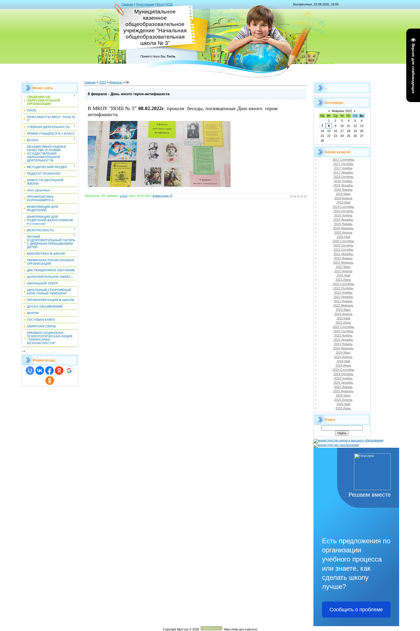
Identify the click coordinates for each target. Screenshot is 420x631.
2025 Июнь (343, 408)
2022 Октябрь (343, 288)
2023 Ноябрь (343, 335)
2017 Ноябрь (343, 168)
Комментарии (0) (163, 195)
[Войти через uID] (30, 370)
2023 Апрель (343, 314)
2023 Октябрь (343, 331)
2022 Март (343, 266)
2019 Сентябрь (343, 206)
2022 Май (343, 275)
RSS (169, 4)
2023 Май (343, 318)
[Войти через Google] (69, 370)
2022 (102, 82)
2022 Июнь (343, 279)
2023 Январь (343, 301)
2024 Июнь (343, 365)
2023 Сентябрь (343, 327)
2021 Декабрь (343, 254)
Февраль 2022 (342, 111)
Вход (160, 4)
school (123, 195)
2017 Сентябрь (343, 159)
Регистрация (145, 4)
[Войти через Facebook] (49, 370)
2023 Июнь (343, 322)
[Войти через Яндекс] (59, 370)
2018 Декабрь (343, 185)
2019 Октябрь (343, 211)
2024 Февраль (343, 348)
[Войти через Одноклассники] (49, 380)
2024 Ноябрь (343, 378)
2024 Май (343, 361)
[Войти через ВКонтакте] (39, 370)
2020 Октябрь (343, 245)
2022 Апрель (343, 271)
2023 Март (343, 309)
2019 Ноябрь (343, 215)
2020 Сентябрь (343, 241)
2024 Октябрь (343, 374)
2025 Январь (343, 387)
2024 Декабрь (343, 382)
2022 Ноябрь (343, 292)
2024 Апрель (343, 357)
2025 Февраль (343, 391)
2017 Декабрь (343, 172)
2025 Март (343, 395)
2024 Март (343, 352)
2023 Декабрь (343, 339)
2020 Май (343, 236)
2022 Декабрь (343, 296)
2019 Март (343, 194)
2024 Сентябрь (343, 369)
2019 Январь (343, 189)
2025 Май (343, 404)
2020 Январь (343, 224)
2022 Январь (343, 258)
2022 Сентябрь (343, 284)
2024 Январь (343, 344)
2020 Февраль (343, 228)
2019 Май (343, 202)
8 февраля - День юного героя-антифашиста (128, 94)
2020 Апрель (343, 232)
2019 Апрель (343, 198)
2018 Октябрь (343, 176)
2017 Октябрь (343, 164)
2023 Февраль (343, 305)
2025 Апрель (343, 399)
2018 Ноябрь (343, 181)
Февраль (115, 82)
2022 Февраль (343, 262)
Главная (127, 4)
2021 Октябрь (343, 249)
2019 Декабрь (343, 219)
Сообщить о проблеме (356, 609)
